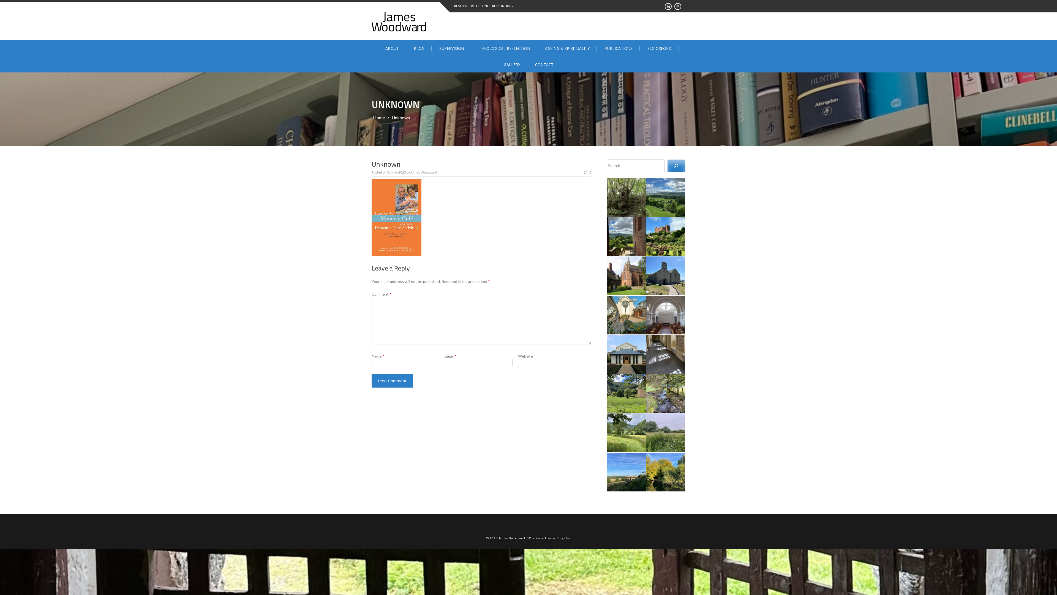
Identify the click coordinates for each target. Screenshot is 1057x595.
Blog (419, 48)
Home (379, 117)
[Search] (676, 165)
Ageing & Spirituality (567, 48)
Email (450, 356)
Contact (544, 64)
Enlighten (564, 538)
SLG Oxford (659, 48)
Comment (381, 294)
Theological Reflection (504, 48)
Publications (618, 48)
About (392, 48)
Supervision (451, 48)
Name (378, 356)
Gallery (512, 64)
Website (525, 356)
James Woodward (423, 172)
